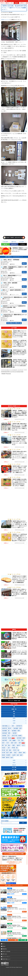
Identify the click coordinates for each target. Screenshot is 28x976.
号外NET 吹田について (6, 959)
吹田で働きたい (9, 256)
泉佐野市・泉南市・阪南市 (17, 755)
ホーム (3, 943)
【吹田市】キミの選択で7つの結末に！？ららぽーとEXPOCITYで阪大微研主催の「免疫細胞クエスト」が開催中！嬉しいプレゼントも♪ (19, 663)
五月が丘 (18, 371)
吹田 (22, 371)
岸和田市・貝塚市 (22, 752)
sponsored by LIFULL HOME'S (17, 885)
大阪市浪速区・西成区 (21, 738)
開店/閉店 (16, 2)
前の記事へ (6, 241)
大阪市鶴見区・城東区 (16, 730)
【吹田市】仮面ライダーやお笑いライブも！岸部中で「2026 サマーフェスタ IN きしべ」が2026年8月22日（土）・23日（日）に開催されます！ (19, 469)
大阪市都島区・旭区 (6, 730)
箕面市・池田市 (14, 742)
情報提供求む (4, 948)
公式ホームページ (5, 19)
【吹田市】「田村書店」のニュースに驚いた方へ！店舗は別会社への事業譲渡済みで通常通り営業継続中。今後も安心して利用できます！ (19, 413)
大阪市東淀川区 (19, 725)
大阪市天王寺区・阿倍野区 (17, 735)
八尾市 (8, 747)
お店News (22, 2)
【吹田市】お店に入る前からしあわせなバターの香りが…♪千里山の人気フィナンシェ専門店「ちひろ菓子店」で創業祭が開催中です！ (19, 592)
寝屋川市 (18, 745)
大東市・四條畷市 (12, 740)
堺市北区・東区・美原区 (6, 750)
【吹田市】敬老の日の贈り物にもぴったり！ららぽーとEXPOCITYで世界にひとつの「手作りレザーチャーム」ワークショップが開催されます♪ (19, 644)
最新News (7, 2)
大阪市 (13, 725)
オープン (14, 371)
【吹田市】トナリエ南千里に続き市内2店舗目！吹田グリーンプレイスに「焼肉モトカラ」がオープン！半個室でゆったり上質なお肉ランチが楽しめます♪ (19, 537)
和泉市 (15, 752)
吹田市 (3, 742)
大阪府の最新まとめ (6, 725)
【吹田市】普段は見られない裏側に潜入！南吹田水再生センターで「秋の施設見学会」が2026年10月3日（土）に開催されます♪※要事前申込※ (19, 635)
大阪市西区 (14, 733)
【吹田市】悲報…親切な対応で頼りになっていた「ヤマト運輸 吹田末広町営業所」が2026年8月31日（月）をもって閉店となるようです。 (19, 427)
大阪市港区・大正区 (6, 735)
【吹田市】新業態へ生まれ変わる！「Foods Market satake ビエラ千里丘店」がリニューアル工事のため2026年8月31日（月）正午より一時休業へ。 (19, 482)
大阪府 (11, 12)
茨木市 (7, 742)
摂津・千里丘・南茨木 (6, 745)
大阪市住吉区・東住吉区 (8, 738)
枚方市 (23, 745)
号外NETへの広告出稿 (6, 951)
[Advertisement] (14, 504)
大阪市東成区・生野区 (6, 733)
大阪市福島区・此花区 (17, 728)
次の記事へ (22, 241)
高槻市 (13, 745)
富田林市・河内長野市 (6, 755)
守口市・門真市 (21, 740)
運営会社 (3, 946)
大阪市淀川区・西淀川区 (6, 728)
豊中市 (21, 742)
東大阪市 (3, 747)
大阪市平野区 (4, 740)
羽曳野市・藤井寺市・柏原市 (7, 757)
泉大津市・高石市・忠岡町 (7, 752)
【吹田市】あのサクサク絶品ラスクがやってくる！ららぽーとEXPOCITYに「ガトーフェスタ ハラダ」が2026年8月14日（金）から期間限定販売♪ (19, 579)
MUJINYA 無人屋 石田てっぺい (6, 371)
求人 (12, 2)
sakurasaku (9, 373)
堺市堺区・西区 (15, 747)
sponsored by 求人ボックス (18, 256)
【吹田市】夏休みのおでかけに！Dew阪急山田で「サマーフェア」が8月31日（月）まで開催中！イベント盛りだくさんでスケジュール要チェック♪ (19, 524)
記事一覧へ (14, 241)
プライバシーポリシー (6, 956)
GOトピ (2, 2)
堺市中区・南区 (16, 750)
